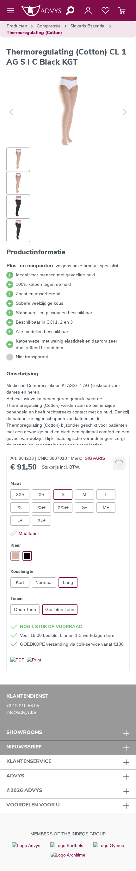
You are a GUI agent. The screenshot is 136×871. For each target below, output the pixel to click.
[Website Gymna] (108, 845)
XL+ (42, 520)
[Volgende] (125, 112)
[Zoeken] (69, 10)
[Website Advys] (26, 845)
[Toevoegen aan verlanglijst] (119, 463)
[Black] (27, 556)
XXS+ (63, 507)
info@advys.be (21, 712)
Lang (68, 582)
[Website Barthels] (66, 845)
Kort (20, 582)
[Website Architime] (68, 854)
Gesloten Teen (59, 609)
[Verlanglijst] (105, 10)
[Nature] (15, 556)
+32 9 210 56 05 (22, 705)
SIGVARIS (95, 458)
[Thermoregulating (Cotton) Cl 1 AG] (67, 112)
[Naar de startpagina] (41, 10)
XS (41, 494)
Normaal (44, 582)
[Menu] (12, 10)
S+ (84, 507)
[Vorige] (11, 112)
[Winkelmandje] (122, 10)
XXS (20, 494)
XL (20, 507)
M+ (106, 507)
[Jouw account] (87, 10)
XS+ (41, 507)
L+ (19, 520)
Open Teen (25, 609)
